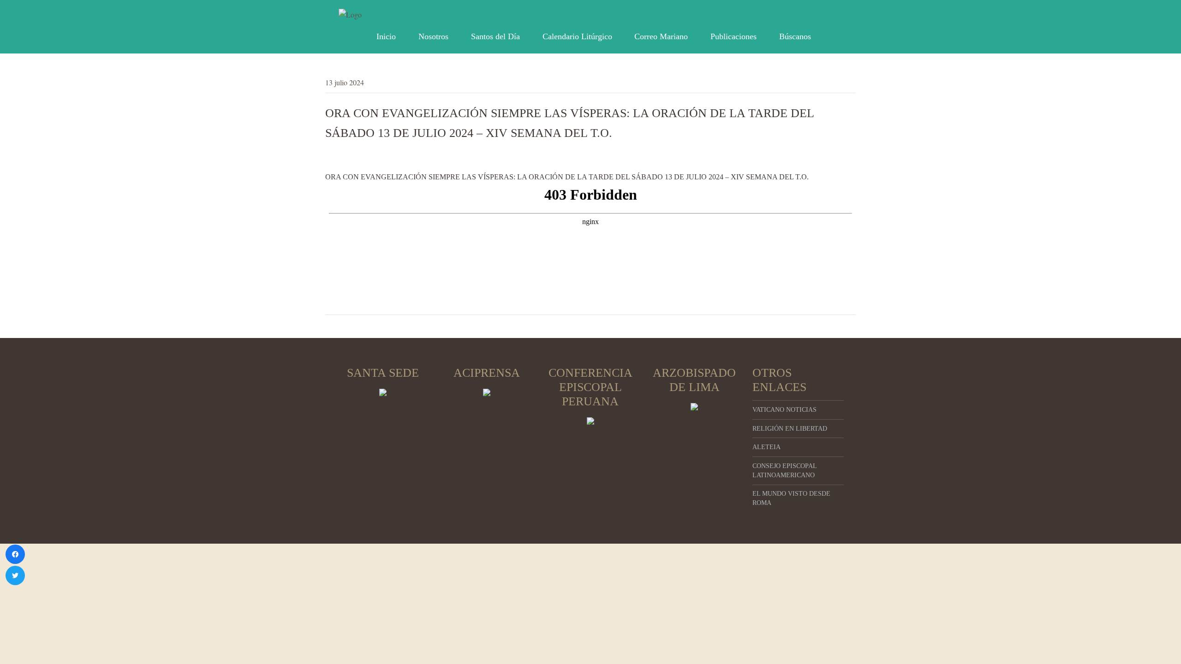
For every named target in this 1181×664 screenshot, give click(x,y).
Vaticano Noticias (784, 409)
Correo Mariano (661, 36)
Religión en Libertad (789, 428)
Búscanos (795, 36)
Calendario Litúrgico (577, 36)
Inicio (386, 36)
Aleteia (766, 447)
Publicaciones (733, 36)
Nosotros (433, 36)
